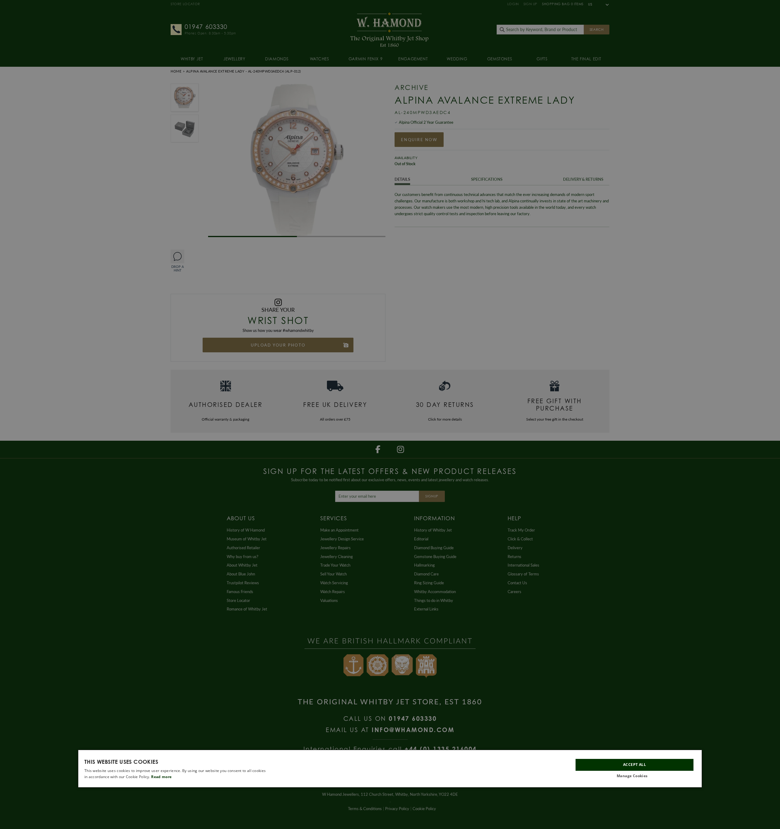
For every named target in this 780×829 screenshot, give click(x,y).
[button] (634, 776)
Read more (161, 776)
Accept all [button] (634, 764)
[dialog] (390, 769)
